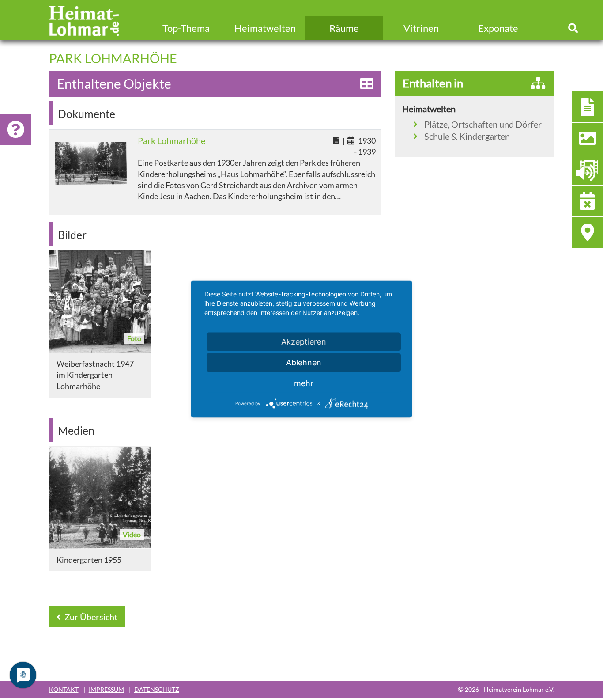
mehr (303, 383)
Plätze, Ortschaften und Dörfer (483, 124)
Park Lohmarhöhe (171, 140)
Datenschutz (156, 689)
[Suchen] (573, 28)
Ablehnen (303, 362)
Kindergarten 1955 (89, 560)
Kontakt (64, 689)
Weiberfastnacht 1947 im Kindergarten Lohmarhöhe (95, 375)
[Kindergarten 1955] (100, 498)
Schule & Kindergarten (467, 136)
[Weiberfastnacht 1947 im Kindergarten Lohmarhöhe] (100, 301)
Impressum (106, 689)
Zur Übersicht (90, 616)
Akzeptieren (303, 341)
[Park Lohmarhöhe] (91, 163)
